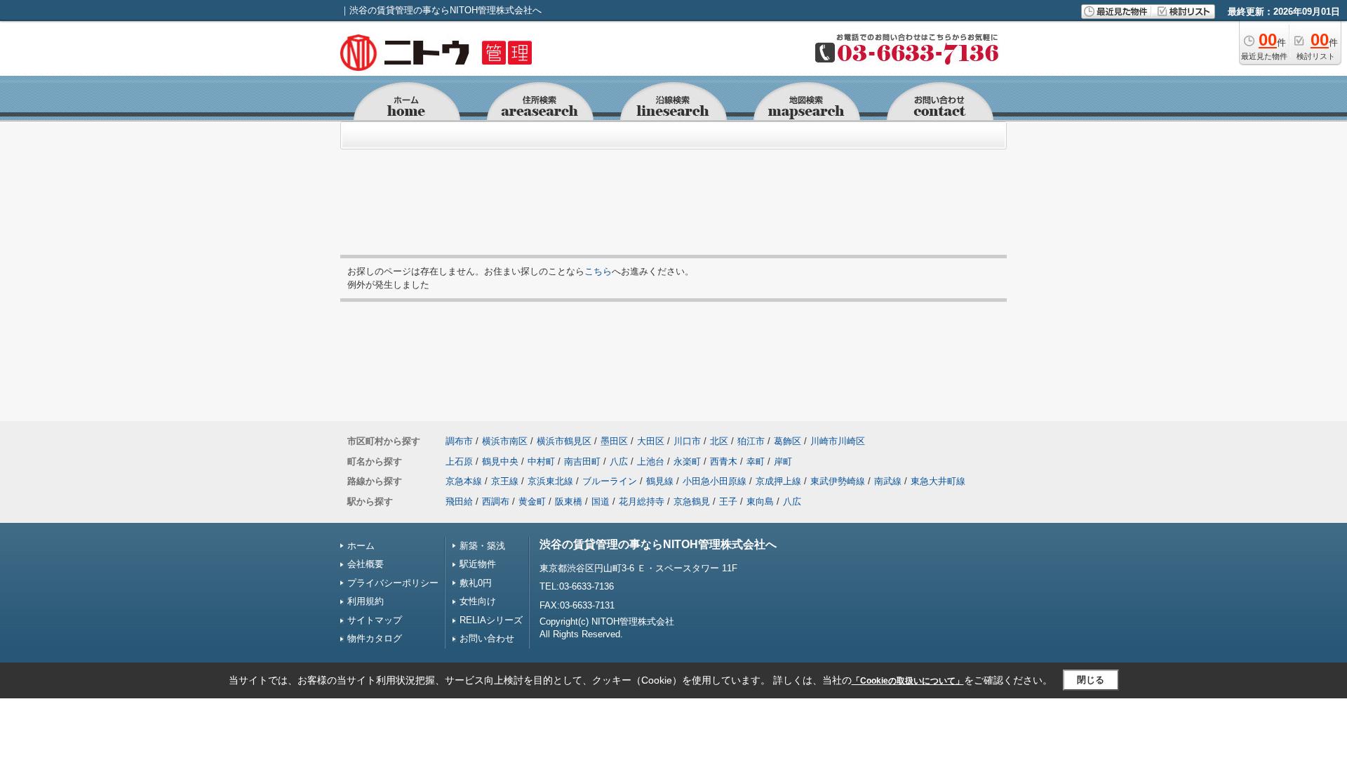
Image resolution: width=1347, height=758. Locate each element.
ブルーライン (609, 481)
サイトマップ (374, 620)
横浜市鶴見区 (564, 441)
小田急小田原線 (714, 481)
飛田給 (459, 501)
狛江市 (751, 441)
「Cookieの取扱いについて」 (908, 681)
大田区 (650, 441)
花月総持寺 (641, 501)
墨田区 (614, 441)
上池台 (650, 461)
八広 (619, 461)
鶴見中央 (500, 461)
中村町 (541, 461)
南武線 (888, 481)
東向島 (760, 501)
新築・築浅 (482, 545)
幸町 (755, 461)
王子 (728, 501)
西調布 (495, 501)
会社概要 (365, 564)
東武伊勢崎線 (837, 481)
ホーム (361, 545)
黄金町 (532, 501)
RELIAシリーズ (491, 620)
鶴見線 (660, 481)
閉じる (1090, 679)
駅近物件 (478, 564)
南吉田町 (582, 461)
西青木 (723, 461)
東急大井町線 (938, 481)
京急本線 (463, 481)
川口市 (687, 441)
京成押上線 (778, 481)
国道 (600, 501)
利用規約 (365, 601)
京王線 (504, 481)
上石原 (459, 461)
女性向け (478, 601)
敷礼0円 (476, 583)
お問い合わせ (487, 638)
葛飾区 (787, 441)
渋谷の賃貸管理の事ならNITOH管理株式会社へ (658, 544)
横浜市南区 (505, 441)
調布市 (459, 441)
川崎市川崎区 (837, 441)
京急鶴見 (692, 501)
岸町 (783, 461)
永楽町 (687, 461)
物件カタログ (374, 638)
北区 (719, 441)
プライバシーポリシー (392, 583)
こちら (598, 271)
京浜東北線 (550, 481)
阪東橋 (568, 501)
